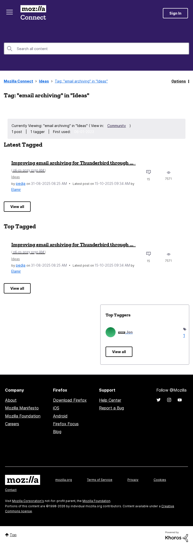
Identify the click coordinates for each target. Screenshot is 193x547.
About (11, 400)
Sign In (175, 13)
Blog (57, 431)
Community (116, 125)
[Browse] (9, 12)
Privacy (132, 480)
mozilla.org (63, 480)
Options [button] (178, 81)
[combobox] (96, 49)
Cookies (160, 480)
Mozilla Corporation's (28, 501)
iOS (56, 407)
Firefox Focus (66, 423)
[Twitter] (158, 400)
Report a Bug (111, 407)
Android (60, 415)
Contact (11, 490)
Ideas (44, 81)
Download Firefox (70, 400)
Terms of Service (99, 480)
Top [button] (13, 535)
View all (17, 206)
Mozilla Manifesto (22, 407)
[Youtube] (179, 400)
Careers (12, 423)
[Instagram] (169, 400)
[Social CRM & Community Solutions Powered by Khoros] (176, 536)
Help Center (110, 400)
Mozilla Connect (33, 13)
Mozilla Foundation (22, 415)
